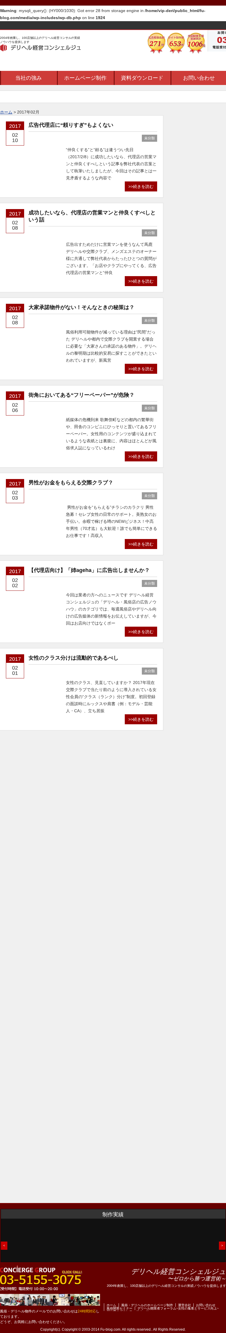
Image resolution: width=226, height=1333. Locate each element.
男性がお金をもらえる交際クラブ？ (71, 483)
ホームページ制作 (85, 78)
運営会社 (184, 1305)
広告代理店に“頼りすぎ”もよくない (71, 125)
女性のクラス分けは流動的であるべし (74, 658)
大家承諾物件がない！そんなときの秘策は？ (81, 307)
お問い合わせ (205, 1305)
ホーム (111, 1305)
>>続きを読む (141, 186)
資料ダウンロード (142, 78)
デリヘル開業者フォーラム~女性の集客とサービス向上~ (178, 1308)
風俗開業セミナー (119, 1308)
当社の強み (28, 78)
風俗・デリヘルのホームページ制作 (147, 1305)
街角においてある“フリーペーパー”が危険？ (81, 395)
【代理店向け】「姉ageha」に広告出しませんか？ (89, 570)
